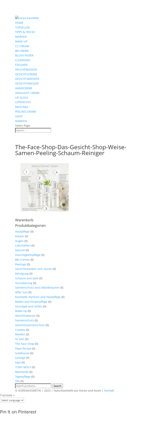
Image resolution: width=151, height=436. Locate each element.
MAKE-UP (21, 41)
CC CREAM (22, 46)
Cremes (20, 330)
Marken (20, 334)
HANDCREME (23, 88)
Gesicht (20, 250)
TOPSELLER (22, 27)
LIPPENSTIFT (23, 102)
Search (57, 386)
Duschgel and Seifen (28, 306)
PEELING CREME (25, 111)
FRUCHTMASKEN (26, 69)
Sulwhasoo (22, 353)
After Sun (21, 292)
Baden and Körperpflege (31, 302)
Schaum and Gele (26, 278)
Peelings (20, 264)
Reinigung (22, 273)
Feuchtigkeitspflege (28, 255)
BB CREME (22, 51)
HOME (19, 23)
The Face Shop (24, 344)
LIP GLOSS (21, 97)
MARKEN (21, 37)
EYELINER (21, 65)
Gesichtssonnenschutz (30, 325)
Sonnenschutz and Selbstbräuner (37, 287)
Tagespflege (22, 376)
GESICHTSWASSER (27, 83)
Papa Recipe (23, 348)
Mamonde (22, 372)
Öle (17, 381)
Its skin (19, 339)
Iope (18, 362)
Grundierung (23, 283)
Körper (19, 236)
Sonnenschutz (24, 320)
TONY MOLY (23, 367)
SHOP (18, 116)
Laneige (20, 358)
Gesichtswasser (25, 315)
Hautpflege (22, 231)
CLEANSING (22, 60)
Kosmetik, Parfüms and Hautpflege (38, 297)
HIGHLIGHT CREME (27, 93)
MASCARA (21, 107)
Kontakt (109, 390)
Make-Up (21, 311)
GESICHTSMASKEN (27, 79)
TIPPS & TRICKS (25, 32)
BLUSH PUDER (24, 55)
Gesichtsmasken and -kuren (33, 269)
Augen (19, 241)
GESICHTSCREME (26, 74)
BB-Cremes (22, 259)
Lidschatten (22, 245)
